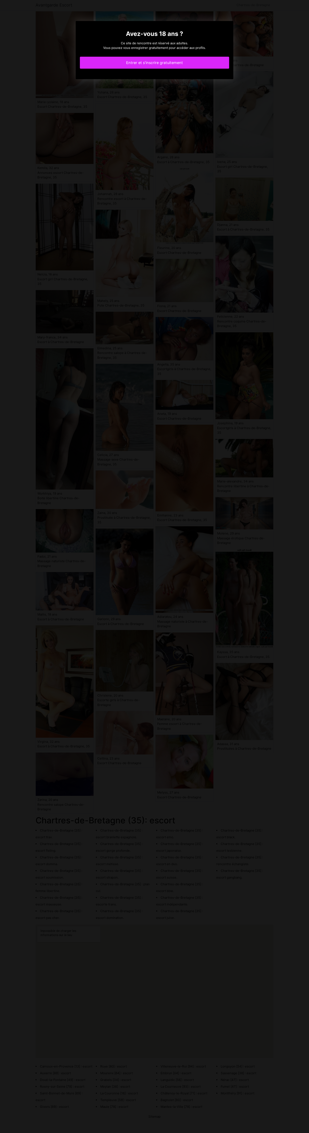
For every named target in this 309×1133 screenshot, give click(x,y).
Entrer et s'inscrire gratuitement (154, 62)
